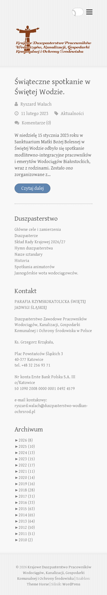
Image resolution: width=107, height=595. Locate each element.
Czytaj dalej (32, 188)
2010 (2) (26, 540)
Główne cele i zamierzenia (38, 229)
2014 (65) (27, 515)
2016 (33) (27, 502)
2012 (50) (27, 527)
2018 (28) (27, 490)
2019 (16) (27, 484)
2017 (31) (27, 496)
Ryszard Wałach (36, 104)
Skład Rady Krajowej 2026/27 (40, 242)
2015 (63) (27, 508)
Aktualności (72, 113)
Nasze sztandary (29, 254)
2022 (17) (27, 465)
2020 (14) (27, 477)
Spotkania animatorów (35, 267)
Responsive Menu (89, 12)
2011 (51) (27, 533)
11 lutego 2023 (34, 113)
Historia (22, 260)
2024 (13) (27, 452)
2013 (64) (27, 521)
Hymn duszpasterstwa (34, 248)
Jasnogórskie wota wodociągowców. (46, 273)
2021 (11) (27, 471)
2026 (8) (26, 440)
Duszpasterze (26, 235)
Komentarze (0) (36, 123)
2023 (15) (27, 459)
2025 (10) (27, 446)
